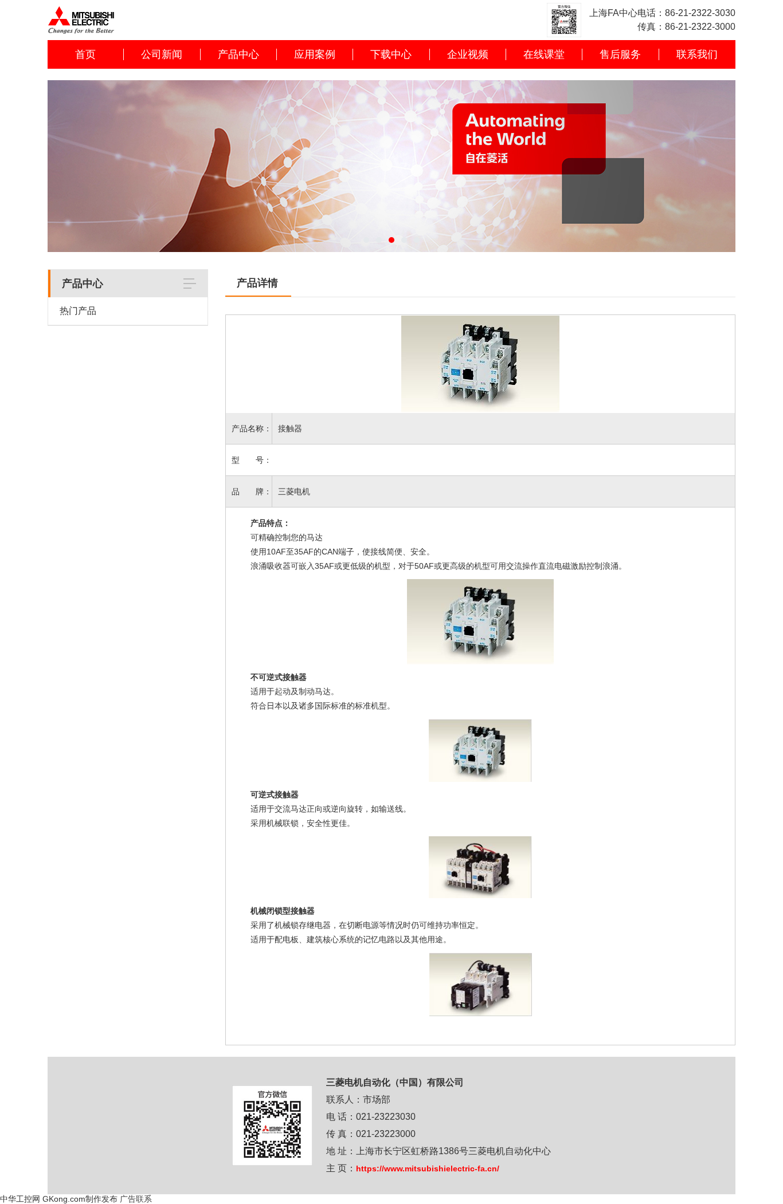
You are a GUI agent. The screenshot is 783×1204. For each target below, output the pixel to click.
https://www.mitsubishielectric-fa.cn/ (427, 1168)
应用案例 (314, 54)
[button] (366, 240)
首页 (85, 54)
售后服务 (620, 54)
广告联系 (136, 1198)
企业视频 (467, 54)
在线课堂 (544, 54)
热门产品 (78, 311)
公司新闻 (161, 54)
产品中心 (238, 54)
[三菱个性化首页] (81, 5)
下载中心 (391, 54)
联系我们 (697, 54)
